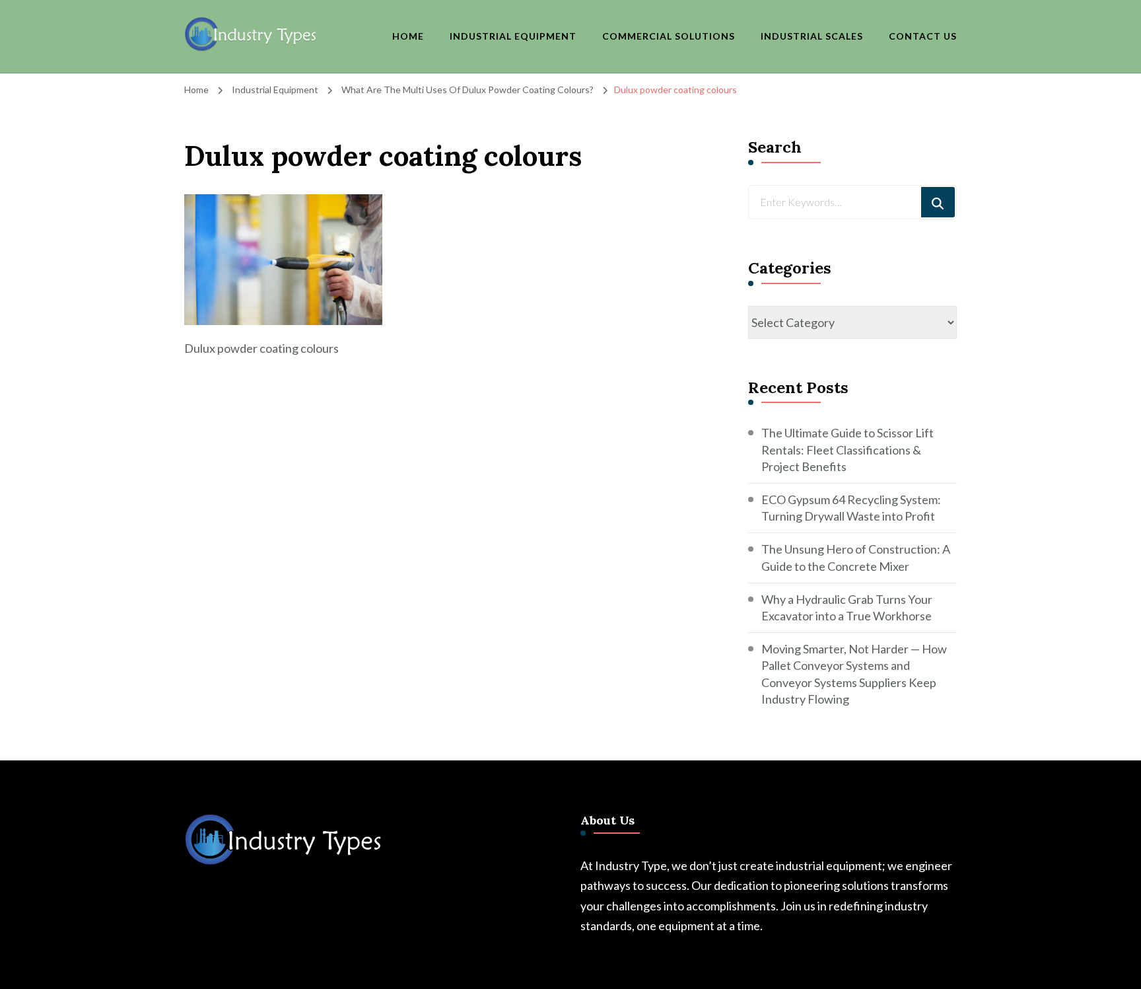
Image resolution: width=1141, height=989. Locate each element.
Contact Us (923, 36)
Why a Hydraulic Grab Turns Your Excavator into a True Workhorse (846, 607)
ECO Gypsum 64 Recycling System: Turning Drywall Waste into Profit (851, 507)
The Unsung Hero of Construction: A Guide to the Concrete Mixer (855, 557)
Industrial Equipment (513, 36)
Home (408, 36)
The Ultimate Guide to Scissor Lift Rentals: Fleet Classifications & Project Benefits (847, 449)
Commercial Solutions (668, 36)
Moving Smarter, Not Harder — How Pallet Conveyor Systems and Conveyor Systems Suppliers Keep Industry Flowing (854, 673)
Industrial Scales (812, 36)
